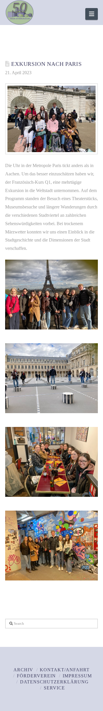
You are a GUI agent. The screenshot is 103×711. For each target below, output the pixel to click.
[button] (91, 14)
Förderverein (36, 675)
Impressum (77, 675)
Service (54, 687)
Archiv (23, 669)
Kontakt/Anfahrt (65, 669)
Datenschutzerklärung (54, 681)
